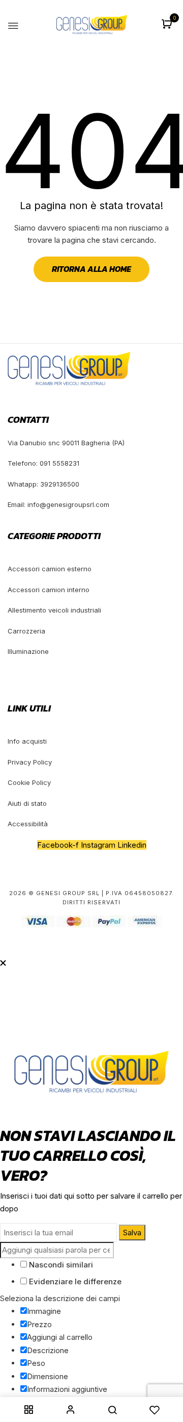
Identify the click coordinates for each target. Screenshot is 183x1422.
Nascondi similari (60, 1264)
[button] (168, 25)
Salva (132, 1232)
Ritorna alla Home (91, 269)
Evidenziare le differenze (74, 1281)
